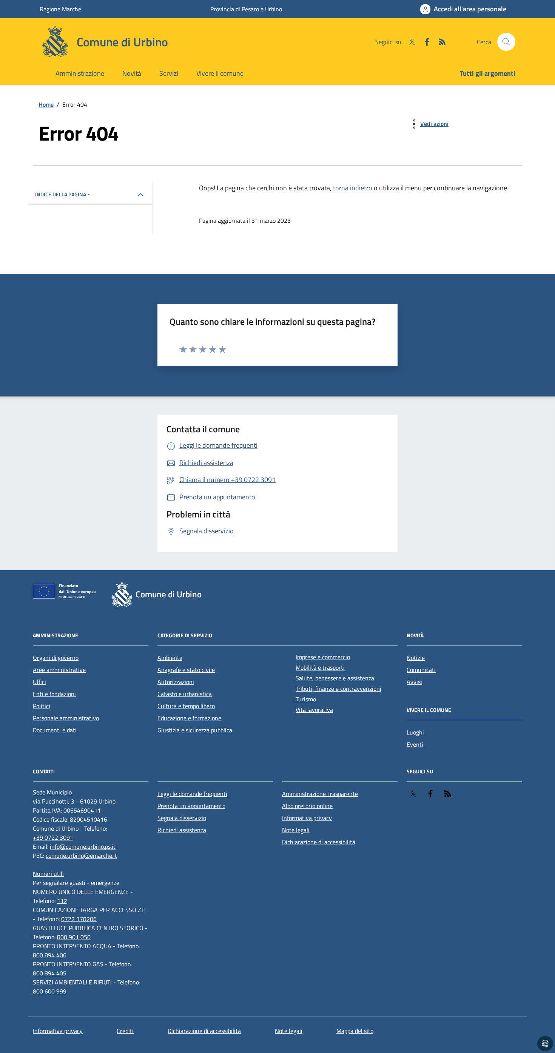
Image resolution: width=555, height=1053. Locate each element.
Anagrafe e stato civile (186, 669)
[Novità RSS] (439, 41)
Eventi (415, 744)
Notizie (416, 657)
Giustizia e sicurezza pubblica (194, 730)
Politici (41, 705)
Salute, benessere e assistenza (335, 678)
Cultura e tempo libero (186, 705)
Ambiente (169, 657)
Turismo (306, 699)
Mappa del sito (354, 1030)
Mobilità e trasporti (320, 667)
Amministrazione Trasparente (320, 793)
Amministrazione (79, 73)
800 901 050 (74, 936)
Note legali (296, 829)
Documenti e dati (55, 730)
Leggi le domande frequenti (192, 793)
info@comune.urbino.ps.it (83, 846)
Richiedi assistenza (181, 829)
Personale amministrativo (66, 717)
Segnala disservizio (181, 817)
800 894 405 (49, 973)
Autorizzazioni (175, 681)
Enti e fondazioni (54, 693)
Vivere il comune (220, 73)
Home (46, 104)
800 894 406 (49, 955)
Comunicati (421, 669)
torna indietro (352, 188)
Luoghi (415, 732)
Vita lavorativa (314, 709)
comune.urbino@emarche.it (81, 855)
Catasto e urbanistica (184, 693)
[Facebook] (424, 41)
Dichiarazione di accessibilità (318, 841)
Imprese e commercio (323, 656)
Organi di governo (56, 657)
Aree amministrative (59, 669)
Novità (131, 73)
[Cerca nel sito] (506, 42)
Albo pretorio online (307, 805)
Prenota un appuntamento (191, 805)
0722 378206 (79, 918)
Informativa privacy (307, 817)
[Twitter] (408, 41)
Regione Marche (60, 9)
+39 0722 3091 (53, 837)
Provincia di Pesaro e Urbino (246, 9)
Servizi (168, 73)
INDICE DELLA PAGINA (60, 194)
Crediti (125, 1030)
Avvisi (414, 681)
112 (62, 900)
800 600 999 (49, 991)
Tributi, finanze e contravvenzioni (338, 688)
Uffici (39, 681)
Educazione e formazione (189, 717)
